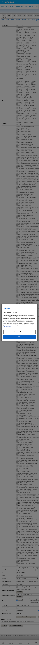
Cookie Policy (31, 325)
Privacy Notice (7, 326)
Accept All (19, 336)
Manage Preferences (19, 331)
